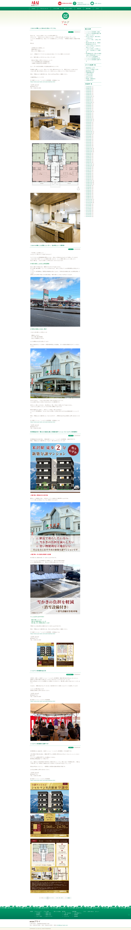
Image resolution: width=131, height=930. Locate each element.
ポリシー (97, 911)
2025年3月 (88, 99)
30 (62, 897)
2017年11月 (89, 201)
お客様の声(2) (89, 80)
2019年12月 (89, 164)
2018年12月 (89, 181)
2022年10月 (89, 120)
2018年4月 (88, 193)
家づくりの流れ (68, 8)
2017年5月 (88, 210)
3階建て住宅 (48, 913)
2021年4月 (88, 142)
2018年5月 (88, 191)
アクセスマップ (74, 3)
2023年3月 (88, 117)
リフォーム (66, 916)
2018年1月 (88, 197)
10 (57, 897)
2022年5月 (88, 125)
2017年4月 (88, 211)
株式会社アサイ (35, 3)
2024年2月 (88, 110)
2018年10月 (89, 184)
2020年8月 (88, 154)
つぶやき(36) (89, 75)
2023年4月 (88, 116)
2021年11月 (89, 133)
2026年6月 (88, 90)
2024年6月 (88, 105)
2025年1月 (88, 100)
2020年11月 (89, 150)
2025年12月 (89, 96)
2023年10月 (89, 111)
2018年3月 (88, 194)
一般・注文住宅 (67, 913)
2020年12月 (89, 148)
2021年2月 (88, 145)
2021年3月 (88, 144)
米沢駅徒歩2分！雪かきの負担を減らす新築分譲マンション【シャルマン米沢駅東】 (93, 55)
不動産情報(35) (90, 72)
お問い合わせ (98, 3)
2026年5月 (88, 91)
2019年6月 (88, 171)
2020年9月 (88, 153)
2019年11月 (89, 165)
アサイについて (44, 8)
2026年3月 (88, 93)
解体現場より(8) (90, 71)
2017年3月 (88, 213)
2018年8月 (88, 187)
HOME (31, 911)
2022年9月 (88, 122)
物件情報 (88, 8)
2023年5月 (88, 114)
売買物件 (76, 914)
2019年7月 (88, 170)
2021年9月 (88, 134)
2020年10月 (89, 151)
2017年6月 (88, 208)
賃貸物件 (76, 916)
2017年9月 (88, 204)
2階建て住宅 (48, 914)
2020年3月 (88, 161)
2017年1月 (88, 216)
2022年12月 (89, 119)
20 (59, 897)
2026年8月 (88, 86)
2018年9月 (88, 185)
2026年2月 (88, 94)
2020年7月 (88, 156)
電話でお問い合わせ (59, 3)
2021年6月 (88, 139)
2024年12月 (89, 102)
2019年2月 (88, 177)
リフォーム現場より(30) (92, 69)
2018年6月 (88, 190)
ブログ (97, 8)
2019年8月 (88, 168)
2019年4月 (88, 174)
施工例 (79, 8)
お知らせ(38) (89, 74)
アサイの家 (56, 8)
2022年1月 (88, 130)
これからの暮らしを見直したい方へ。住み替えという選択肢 (93, 50)
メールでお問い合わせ (92, 3)
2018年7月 (88, 188)
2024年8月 (88, 103)
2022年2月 (88, 128)
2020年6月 (88, 157)
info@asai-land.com (62, 925)
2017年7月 (88, 207)
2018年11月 (89, 182)
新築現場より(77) (90, 68)
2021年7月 (88, 137)
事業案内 (38, 914)
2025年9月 (88, 97)
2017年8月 (88, 205)
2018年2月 (88, 196)
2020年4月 (88, 159)
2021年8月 (88, 136)
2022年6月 (88, 123)
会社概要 (38, 913)
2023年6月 (88, 113)
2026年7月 (88, 88)
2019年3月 (88, 176)
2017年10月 (89, 202)
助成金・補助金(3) (90, 78)
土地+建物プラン (78, 913)
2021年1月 (88, 147)
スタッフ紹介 (39, 916)
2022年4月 (88, 127)
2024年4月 (88, 108)
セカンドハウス (48, 916)
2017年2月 (88, 214)
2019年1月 (88, 179)
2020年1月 (88, 162)
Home (33, 8)
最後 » (69, 897)
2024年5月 (88, 107)
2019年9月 (88, 167)
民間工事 (66, 914)
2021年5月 (88, 140)
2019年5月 (88, 173)
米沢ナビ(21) (89, 77)
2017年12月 (89, 199)
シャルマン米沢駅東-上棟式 (93, 31)
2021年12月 (89, 131)
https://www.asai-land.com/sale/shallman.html (42, 81)
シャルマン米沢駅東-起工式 (93, 58)
